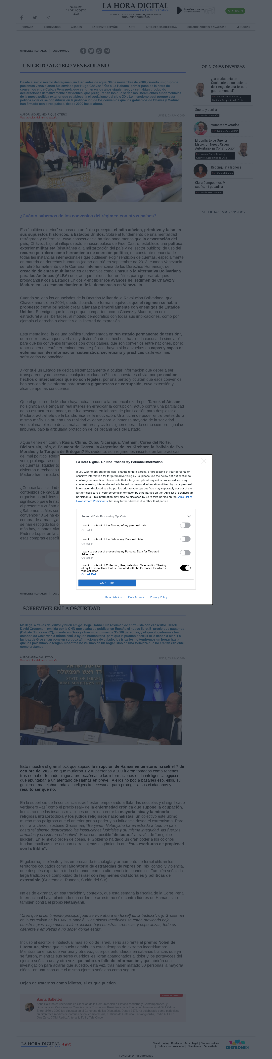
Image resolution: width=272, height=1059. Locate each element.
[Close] (205, 462)
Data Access (136, 597)
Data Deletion (113, 597)
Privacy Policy (158, 597)
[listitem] (136, 516)
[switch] (185, 525)
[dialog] (136, 530)
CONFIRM (107, 582)
